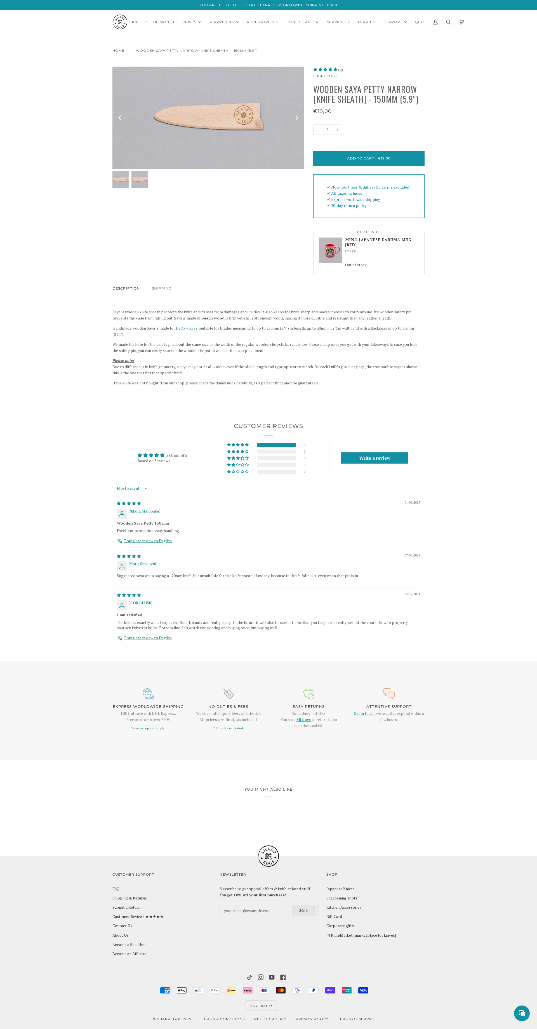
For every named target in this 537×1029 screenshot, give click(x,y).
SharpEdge (325, 76)
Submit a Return (126, 907)
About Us (120, 935)
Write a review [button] (374, 458)
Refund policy (270, 1019)
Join (304, 910)
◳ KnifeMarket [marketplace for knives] (361, 935)
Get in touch (364, 713)
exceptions (148, 728)
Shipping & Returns (129, 898)
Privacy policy (312, 1019)
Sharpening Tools (341, 898)
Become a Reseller (128, 944)
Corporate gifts (340, 925)
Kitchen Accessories (343, 907)
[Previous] (120, 118)
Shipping (161, 288)
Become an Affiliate (129, 953)
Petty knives (186, 328)
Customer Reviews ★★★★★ (138, 916)
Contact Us (122, 925)
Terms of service (356, 1019)
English (259, 1006)
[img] (129, 503)
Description (126, 288)
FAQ (115, 888)
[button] (325, 69)
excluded (236, 728)
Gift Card (334, 916)
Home (118, 50)
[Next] (296, 118)
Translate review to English (148, 540)
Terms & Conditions (223, 1019)
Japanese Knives (340, 888)
